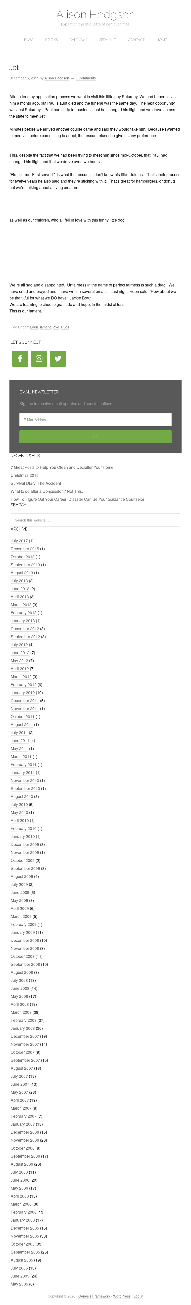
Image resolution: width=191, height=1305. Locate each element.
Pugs (65, 326)
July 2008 (19, 980)
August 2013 (22, 572)
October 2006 (23, 1148)
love (56, 326)
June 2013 (20, 588)
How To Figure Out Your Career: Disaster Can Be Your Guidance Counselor (77, 499)
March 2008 (21, 1012)
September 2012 (25, 636)
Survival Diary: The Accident (36, 483)
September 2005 (25, 1252)
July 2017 (19, 540)
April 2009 (20, 908)
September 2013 (25, 564)
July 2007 (19, 1076)
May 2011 (19, 748)
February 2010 (24, 828)
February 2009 (24, 924)
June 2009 (20, 892)
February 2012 (24, 684)
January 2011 (23, 772)
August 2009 (22, 876)
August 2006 (22, 1164)
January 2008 (23, 1028)
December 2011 (25, 700)
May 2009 (19, 900)
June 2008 (20, 988)
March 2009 (21, 916)
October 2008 (23, 956)
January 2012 (23, 692)
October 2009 (23, 860)
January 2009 (23, 932)
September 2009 (25, 868)
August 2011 (22, 724)
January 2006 (23, 1220)
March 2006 (21, 1204)
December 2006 (25, 1132)
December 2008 (25, 940)
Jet (14, 67)
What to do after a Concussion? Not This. (47, 491)
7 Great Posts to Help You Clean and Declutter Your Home (62, 467)
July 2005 (19, 1268)
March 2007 (21, 1108)
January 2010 (23, 836)
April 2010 (20, 820)
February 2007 (24, 1116)
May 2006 (19, 1188)
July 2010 (19, 804)
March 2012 (21, 676)
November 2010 (25, 780)
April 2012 (20, 668)
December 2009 (25, 844)
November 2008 (25, 948)
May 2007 (19, 1092)
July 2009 (19, 884)
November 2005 (25, 1236)
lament (45, 326)
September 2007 (25, 1060)
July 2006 (19, 1172)
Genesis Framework (94, 1296)
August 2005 (22, 1260)
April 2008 (20, 1004)
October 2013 (23, 556)
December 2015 (25, 548)
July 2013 (19, 580)
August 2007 (22, 1068)
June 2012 (20, 652)
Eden (34, 326)
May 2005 (19, 1284)
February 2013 (24, 612)
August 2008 (22, 972)
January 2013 (23, 620)
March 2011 (21, 756)
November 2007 (25, 1044)
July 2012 (19, 644)
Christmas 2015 (25, 475)
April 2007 (20, 1100)
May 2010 (19, 812)
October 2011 (23, 716)
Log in (138, 1296)
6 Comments (86, 77)
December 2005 (25, 1228)
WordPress (122, 1296)
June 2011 (20, 740)
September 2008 (25, 964)
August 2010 (22, 796)
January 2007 (23, 1124)
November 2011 (25, 708)
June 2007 (20, 1084)
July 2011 (19, 732)
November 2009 (25, 852)
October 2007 (23, 1052)
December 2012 (25, 628)
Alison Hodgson (95, 14)
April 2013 (20, 596)
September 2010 (25, 788)
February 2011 (24, 764)
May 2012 (19, 660)
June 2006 (20, 1180)
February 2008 (24, 1020)
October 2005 (23, 1244)
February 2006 (24, 1212)
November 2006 (25, 1140)
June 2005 (20, 1276)
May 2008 (19, 996)
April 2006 (20, 1196)
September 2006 (25, 1156)
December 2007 (25, 1036)
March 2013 (21, 604)
